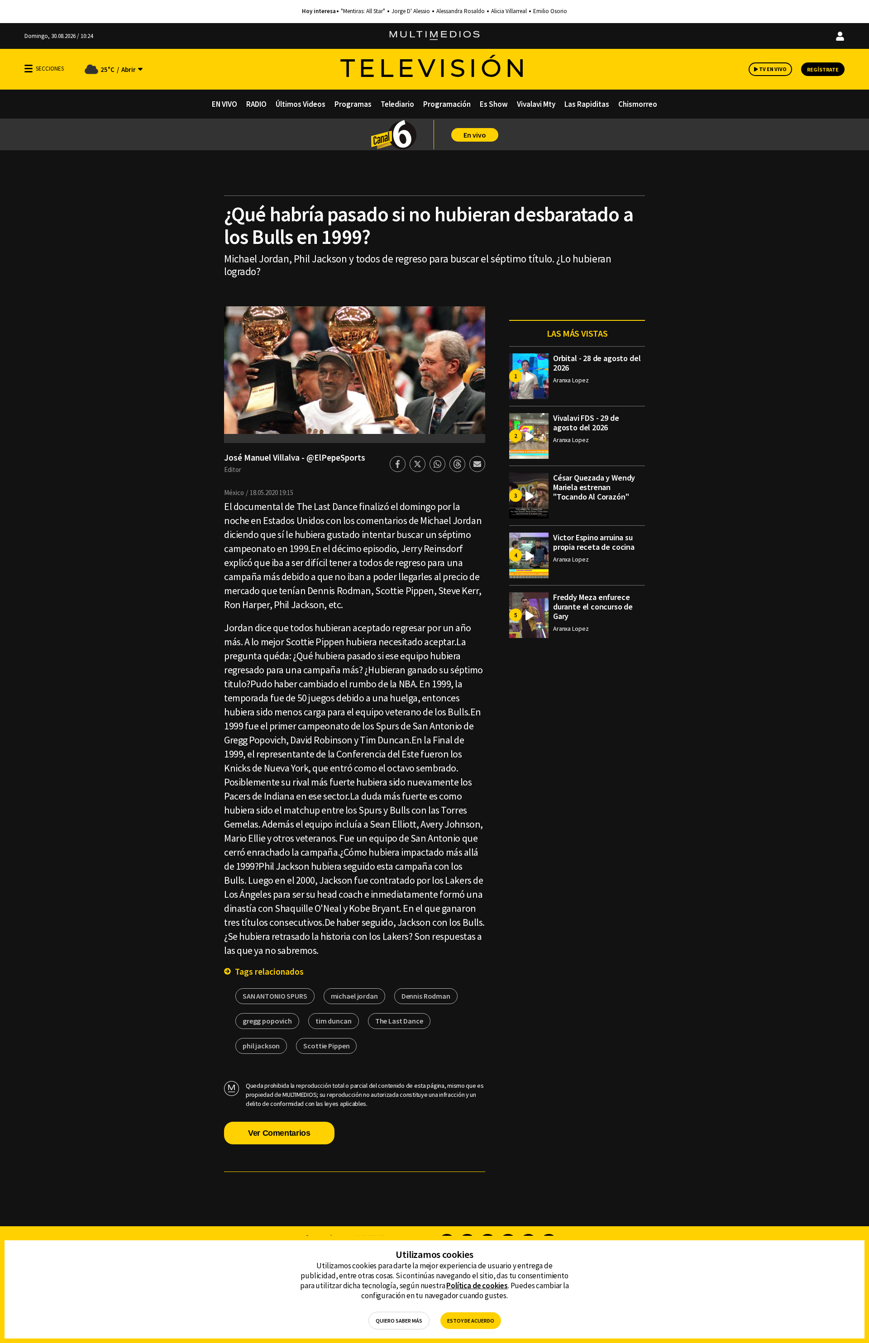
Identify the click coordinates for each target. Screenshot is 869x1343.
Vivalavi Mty (536, 104)
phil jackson (261, 1045)
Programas (353, 104)
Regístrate (823, 69)
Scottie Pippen (326, 1045)
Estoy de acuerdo (470, 1320)
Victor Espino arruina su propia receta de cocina (594, 542)
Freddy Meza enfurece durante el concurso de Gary (593, 606)
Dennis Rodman (425, 995)
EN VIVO (224, 104)
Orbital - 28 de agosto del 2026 (596, 363)
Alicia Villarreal (509, 11)
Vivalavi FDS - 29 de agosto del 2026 (586, 423)
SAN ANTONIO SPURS (275, 995)
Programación (447, 104)
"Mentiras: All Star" (363, 11)
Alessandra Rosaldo (460, 11)
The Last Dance (399, 1020)
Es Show (494, 104)
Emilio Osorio (550, 11)
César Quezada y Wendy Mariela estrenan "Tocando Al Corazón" (594, 487)
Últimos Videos (300, 104)
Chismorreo (637, 104)
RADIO (256, 104)
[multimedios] (434, 36)
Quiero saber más (399, 1320)
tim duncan (333, 1020)
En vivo (474, 134)
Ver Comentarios (279, 1133)
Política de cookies (477, 1286)
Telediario (397, 104)
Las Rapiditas (586, 104)
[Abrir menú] (28, 68)
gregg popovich (267, 1020)
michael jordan (354, 995)
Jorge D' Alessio (411, 11)
